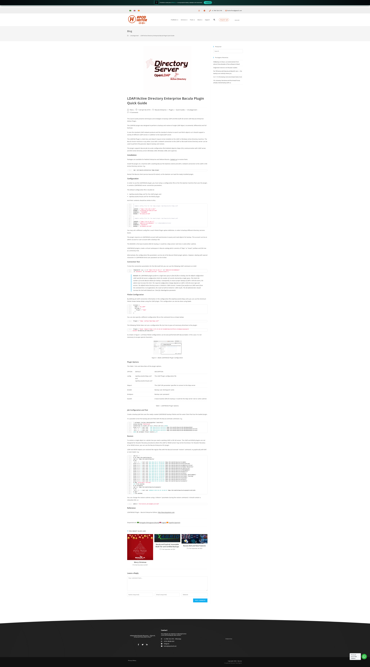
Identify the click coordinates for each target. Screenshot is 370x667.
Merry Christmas (140, 562)
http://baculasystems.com (166, 512)
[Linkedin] (147, 644)
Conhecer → (207, 2)
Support (207, 20)
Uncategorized (192, 110)
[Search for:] (228, 51)
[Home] (127, 35)
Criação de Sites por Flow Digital (233, 663)
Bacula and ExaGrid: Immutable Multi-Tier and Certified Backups (167, 545)
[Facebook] (138, 644)
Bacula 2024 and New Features (194, 546)
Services (183, 20)
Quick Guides (180, 110)
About (199, 20)
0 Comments (134, 112)
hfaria (132, 110)
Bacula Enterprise (160, 110)
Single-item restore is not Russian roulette (225, 67)
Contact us (173, 159)
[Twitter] (143, 644)
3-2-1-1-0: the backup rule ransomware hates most (227, 77)
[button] (214, 19)
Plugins (171, 110)
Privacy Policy (132, 660)
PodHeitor (174, 20)
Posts (191, 20)
